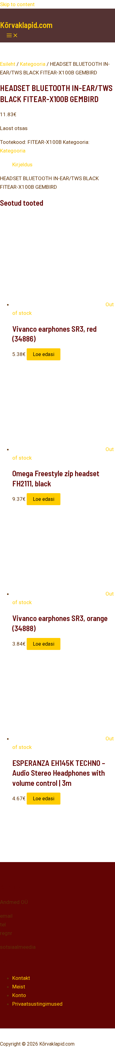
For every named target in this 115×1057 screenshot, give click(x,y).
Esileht (7, 64)
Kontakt (21, 978)
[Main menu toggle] (12, 35)
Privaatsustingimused (37, 1004)
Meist (18, 987)
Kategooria (32, 64)
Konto (19, 995)
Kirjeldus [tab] (22, 164)
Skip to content (17, 4)
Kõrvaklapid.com (26, 25)
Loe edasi (43, 354)
